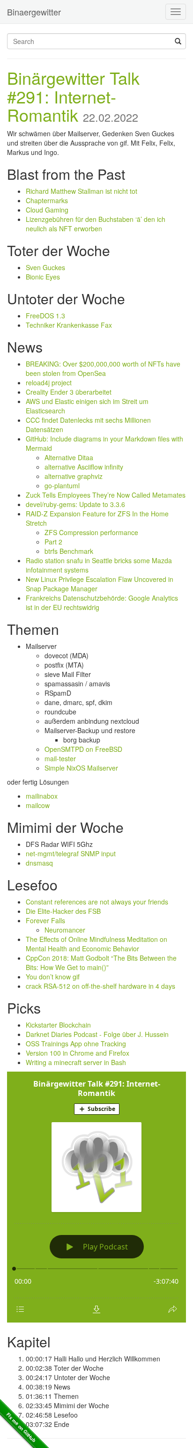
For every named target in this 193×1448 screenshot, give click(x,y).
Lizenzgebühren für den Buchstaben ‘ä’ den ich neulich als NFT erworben (95, 223)
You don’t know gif (53, 976)
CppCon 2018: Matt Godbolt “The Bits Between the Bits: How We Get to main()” (101, 962)
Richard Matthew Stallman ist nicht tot (81, 191)
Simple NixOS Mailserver (81, 767)
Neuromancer (65, 929)
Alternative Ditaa (69, 457)
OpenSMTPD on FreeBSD (83, 749)
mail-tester (60, 758)
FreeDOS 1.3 (45, 315)
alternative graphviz (74, 476)
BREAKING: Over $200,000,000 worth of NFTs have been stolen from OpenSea (103, 368)
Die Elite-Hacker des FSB (63, 911)
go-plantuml (62, 485)
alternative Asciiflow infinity (84, 466)
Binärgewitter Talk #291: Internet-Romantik (73, 96)
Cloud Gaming (47, 209)
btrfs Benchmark (69, 551)
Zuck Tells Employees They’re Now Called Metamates (106, 495)
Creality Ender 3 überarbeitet (68, 392)
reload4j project (49, 382)
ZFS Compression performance (91, 532)
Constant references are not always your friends (97, 901)
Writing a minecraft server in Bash (76, 1062)
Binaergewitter (34, 12)
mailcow (38, 805)
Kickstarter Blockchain (58, 1024)
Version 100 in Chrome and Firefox (77, 1053)
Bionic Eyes (43, 276)
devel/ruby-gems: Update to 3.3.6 (75, 504)
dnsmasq (39, 862)
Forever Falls (45, 920)
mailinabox (42, 796)
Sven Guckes (45, 267)
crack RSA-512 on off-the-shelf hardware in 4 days (100, 986)
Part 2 (53, 541)
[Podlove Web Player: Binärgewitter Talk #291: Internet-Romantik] (96, 1197)
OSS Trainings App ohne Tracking (76, 1043)
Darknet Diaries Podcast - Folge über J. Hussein (97, 1034)
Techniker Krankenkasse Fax (69, 325)
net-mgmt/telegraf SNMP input (71, 853)
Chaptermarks (47, 200)
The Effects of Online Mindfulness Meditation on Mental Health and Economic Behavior (96, 943)
